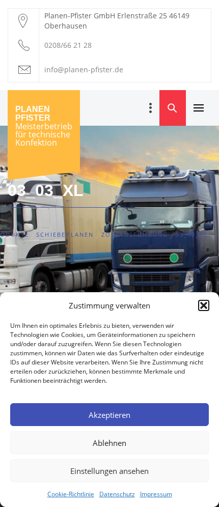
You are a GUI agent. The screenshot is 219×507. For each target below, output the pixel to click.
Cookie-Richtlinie (70, 494)
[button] (204, 305)
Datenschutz (117, 494)
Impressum (156, 494)
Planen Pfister (32, 113)
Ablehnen (109, 443)
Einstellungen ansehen (109, 471)
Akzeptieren (109, 415)
